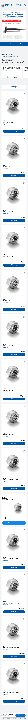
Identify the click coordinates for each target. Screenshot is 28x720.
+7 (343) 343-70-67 (19, 5)
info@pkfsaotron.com (19, 4)
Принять (20, 715)
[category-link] (11, 72)
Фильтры (14, 87)
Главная (3, 54)
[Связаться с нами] (25, 5)
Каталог (10, 54)
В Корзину (14, 131)
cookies (8, 715)
